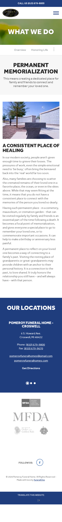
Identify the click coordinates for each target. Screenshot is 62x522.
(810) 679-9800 (36, 3)
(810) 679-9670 (33, 348)
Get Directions (31, 368)
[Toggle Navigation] (53, 49)
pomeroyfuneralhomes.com (31, 360)
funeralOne (39, 480)
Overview (20, 50)
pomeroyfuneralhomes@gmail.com (31, 356)
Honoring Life (39, 50)
